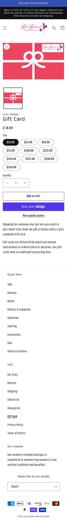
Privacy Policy (15, 424)
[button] (5, 28)
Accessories (14, 334)
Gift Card (12, 416)
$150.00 (11, 158)
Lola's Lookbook (29, 516)
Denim (10, 301)
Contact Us (13, 399)
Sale (9, 343)
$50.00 (46, 142)
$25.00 (28, 142)
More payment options (33, 215)
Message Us (13, 408)
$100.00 (29, 150)
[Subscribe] (55, 486)
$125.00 (47, 150)
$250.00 (11, 167)
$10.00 (11, 142)
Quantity (7, 175)
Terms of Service (16, 433)
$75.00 (11, 150)
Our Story (12, 374)
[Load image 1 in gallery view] (13, 98)
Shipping (12, 391)
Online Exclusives (17, 351)
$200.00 (49, 158)
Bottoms (12, 292)
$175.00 (30, 158)
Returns (11, 383)
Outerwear (13, 317)
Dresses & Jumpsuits (19, 309)
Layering (12, 326)
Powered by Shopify (43, 516)
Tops (9, 284)
